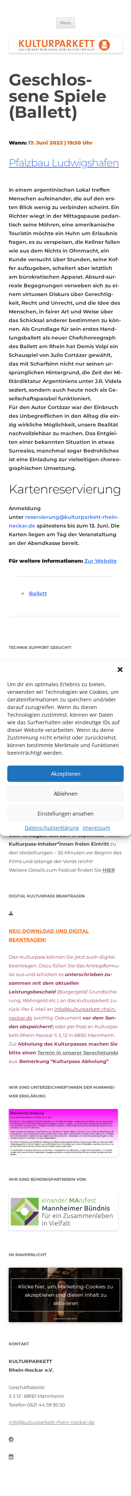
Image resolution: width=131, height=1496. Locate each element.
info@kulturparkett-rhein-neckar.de (52, 1422)
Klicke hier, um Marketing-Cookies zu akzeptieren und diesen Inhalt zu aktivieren (65, 1295)
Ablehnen (66, 793)
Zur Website (100, 561)
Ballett (38, 593)
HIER (109, 870)
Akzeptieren (65, 773)
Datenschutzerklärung (52, 827)
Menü (65, 22)
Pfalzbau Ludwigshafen (64, 163)
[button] (120, 669)
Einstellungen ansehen (65, 813)
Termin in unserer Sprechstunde (77, 1052)
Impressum (96, 827)
